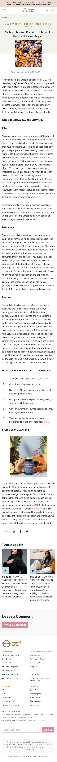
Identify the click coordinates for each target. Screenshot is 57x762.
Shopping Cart (52, 10)
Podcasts (6, 697)
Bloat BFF (47, 421)
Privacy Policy (8, 670)
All (7, 24)
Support (33, 667)
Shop (4, 690)
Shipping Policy (37, 663)
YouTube (36, 705)
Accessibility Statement (13, 678)
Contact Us (35, 655)
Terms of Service (10, 674)
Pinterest (36, 701)
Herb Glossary (9, 701)
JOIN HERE (41, 2)
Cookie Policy (36, 674)
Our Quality (7, 659)
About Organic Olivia (12, 655)
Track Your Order (37, 659)
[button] (28, 10)
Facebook (37, 697)
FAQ (31, 670)
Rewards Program (10, 705)
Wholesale (7, 663)
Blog (4, 694)
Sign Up (48, 729)
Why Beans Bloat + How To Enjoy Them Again (29, 34)
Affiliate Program (10, 667)
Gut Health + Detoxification (25, 24)
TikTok (35, 690)
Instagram (37, 694)
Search (47, 10)
